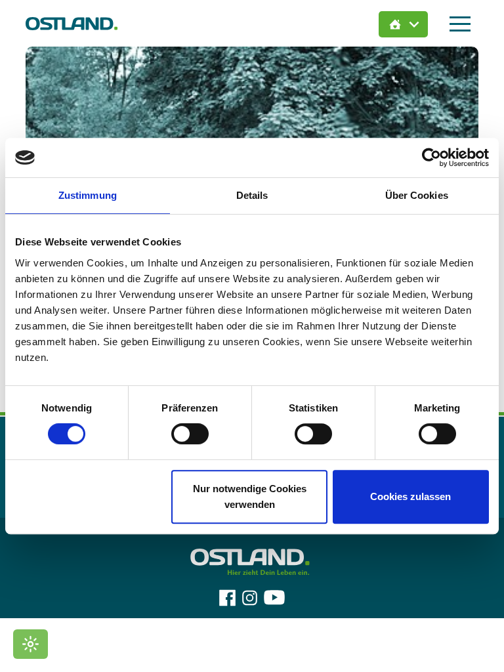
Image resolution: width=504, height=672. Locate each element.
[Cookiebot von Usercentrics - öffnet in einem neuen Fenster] (431, 157)
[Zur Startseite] (71, 23)
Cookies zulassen (410, 496)
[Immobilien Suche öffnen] (403, 24)
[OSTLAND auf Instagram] (249, 598)
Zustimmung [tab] (87, 195)
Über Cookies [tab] (416, 195)
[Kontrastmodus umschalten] (30, 644)
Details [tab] (252, 195)
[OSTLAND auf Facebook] (227, 598)
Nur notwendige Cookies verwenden (249, 496)
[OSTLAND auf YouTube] (274, 598)
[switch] (190, 433)
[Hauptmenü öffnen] (460, 24)
